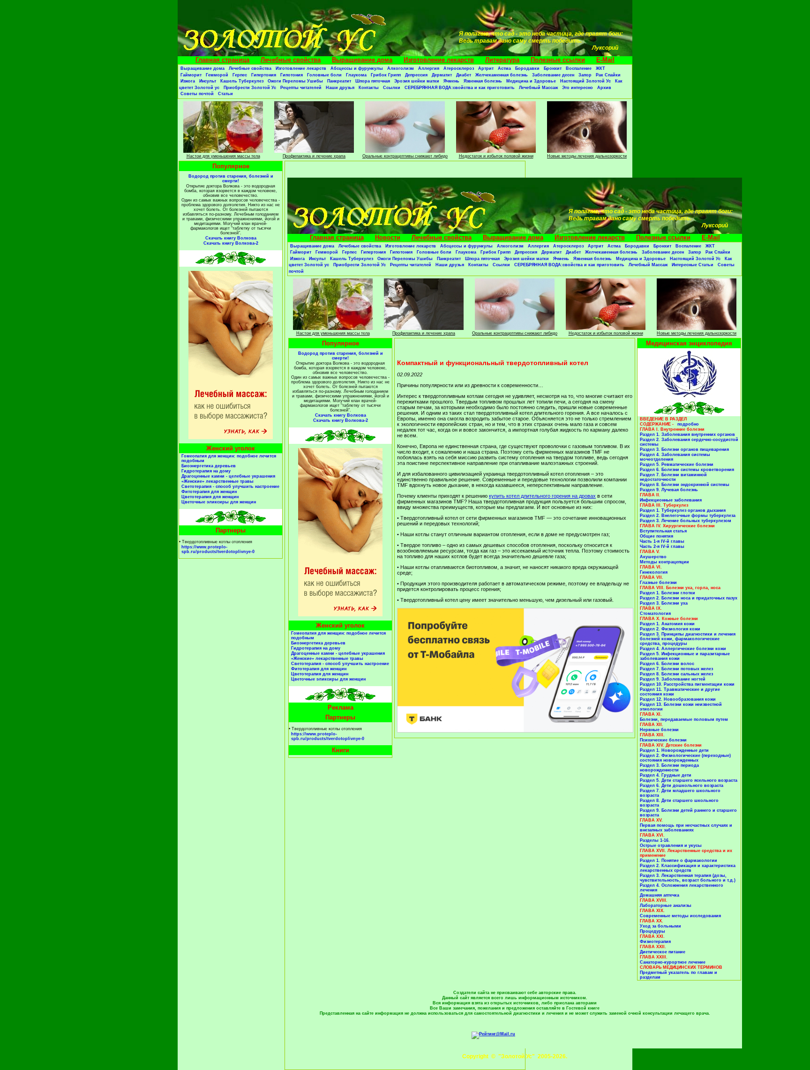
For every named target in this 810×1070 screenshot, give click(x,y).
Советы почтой (197, 93)
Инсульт (207, 81)
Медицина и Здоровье (531, 81)
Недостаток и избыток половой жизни (496, 156)
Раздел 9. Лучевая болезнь (669, 489)
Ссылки (391, 87)
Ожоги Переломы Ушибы (295, 81)
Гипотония (291, 75)
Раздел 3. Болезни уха (664, 603)
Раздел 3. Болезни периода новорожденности (669, 767)
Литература (502, 59)
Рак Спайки (608, 75)
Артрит (486, 68)
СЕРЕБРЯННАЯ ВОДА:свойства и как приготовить (460, 87)
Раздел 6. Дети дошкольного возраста (681, 785)
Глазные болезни (658, 582)
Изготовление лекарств (439, 59)
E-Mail (605, 59)
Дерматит (442, 75)
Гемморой (217, 75)
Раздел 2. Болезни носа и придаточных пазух (688, 598)
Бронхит (553, 68)
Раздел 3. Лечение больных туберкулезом (685, 520)
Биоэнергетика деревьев (208, 466)
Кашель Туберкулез (241, 81)
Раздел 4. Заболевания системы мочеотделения (675, 457)
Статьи (225, 93)
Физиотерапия (655, 941)
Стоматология (655, 613)
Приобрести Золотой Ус (250, 87)
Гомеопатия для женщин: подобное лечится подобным (228, 458)
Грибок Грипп (386, 75)
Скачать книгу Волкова (230, 238)
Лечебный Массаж (538, 87)
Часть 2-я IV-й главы (662, 546)
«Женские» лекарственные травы (217, 481)
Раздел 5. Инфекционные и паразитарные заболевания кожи (685, 656)
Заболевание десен (553, 75)
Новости (387, 237)
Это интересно (577, 87)
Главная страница (222, 59)
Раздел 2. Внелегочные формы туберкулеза (687, 515)
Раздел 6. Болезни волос (667, 663)
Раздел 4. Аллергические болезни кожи (683, 648)
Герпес (239, 75)
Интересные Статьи (692, 264)
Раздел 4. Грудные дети (665, 775)
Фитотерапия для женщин (209, 491)
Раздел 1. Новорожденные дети (674, 750)
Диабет (463, 75)
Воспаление (579, 68)
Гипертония (263, 75)
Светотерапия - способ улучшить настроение (230, 486)
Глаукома (356, 75)
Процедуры (652, 931)
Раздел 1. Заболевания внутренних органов (687, 434)
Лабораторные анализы (665, 905)
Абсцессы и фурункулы (356, 68)
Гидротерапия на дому (206, 471)
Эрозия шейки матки (416, 81)
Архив (604, 87)
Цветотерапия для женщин (210, 496)
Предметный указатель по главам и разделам (678, 975)
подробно (688, 424)
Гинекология (654, 572)
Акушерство (653, 556)
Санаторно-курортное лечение (672, 962)
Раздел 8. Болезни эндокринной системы (684, 484)
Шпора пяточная (372, 81)
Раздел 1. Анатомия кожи (667, 623)
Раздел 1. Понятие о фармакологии (678, 860)
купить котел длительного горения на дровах (542, 496)
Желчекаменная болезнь (501, 75)
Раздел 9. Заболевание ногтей (672, 679)
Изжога (187, 81)
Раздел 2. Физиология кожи (670, 629)
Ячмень (451, 81)
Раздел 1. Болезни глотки (667, 593)
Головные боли (324, 75)
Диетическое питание (662, 952)
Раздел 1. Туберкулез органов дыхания (683, 510)
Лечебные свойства (291, 59)
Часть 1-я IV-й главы (662, 541)
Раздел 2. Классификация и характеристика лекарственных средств (687, 868)
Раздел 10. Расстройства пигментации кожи (687, 684)
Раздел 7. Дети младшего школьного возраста (680, 793)
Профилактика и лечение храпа (314, 156)
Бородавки (527, 68)
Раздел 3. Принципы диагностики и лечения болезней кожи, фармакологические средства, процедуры (687, 639)
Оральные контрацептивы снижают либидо (405, 156)
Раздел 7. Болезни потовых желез (676, 668)
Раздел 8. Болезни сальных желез (676, 674)
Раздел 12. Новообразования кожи (678, 699)
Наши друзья (340, 87)
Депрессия (416, 75)
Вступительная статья (663, 531)
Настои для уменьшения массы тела (223, 156)
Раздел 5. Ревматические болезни (676, 464)
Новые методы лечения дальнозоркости (587, 156)
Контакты (369, 87)
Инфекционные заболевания (671, 500)
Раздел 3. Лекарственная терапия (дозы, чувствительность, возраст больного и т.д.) (687, 878)
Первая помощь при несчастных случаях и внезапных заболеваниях (686, 827)
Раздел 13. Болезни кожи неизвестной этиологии (681, 706)
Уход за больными (660, 926)
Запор (585, 75)
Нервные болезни (659, 729)
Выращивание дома (362, 59)
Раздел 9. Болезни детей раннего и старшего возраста (688, 812)
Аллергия (428, 68)
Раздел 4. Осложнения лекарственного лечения (681, 887)
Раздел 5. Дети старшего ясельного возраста (688, 780)
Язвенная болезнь (483, 81)
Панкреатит (339, 81)
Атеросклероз (458, 68)
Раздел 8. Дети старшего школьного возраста (679, 803)
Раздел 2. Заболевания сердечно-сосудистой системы (689, 442)
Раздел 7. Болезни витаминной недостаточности (673, 477)
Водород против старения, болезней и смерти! (230, 178)
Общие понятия (656, 536)
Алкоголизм (400, 68)
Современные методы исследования (680, 915)
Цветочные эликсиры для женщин (218, 502)
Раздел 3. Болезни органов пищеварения (684, 449)
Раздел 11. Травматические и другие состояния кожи (680, 691)
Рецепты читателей (301, 87)
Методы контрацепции (664, 562)
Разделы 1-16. (655, 840)
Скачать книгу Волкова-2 (230, 243)
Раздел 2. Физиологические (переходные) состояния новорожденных (685, 758)
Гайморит (191, 75)
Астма (504, 68)
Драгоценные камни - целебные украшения (228, 476)
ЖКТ (600, 68)
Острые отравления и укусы (671, 845)
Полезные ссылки (558, 59)
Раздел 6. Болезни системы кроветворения (687, 469)
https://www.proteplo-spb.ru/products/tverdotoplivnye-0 (218, 549)
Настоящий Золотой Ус (585, 81)
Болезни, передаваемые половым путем (684, 719)
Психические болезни (663, 740)
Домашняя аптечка (659, 895)
